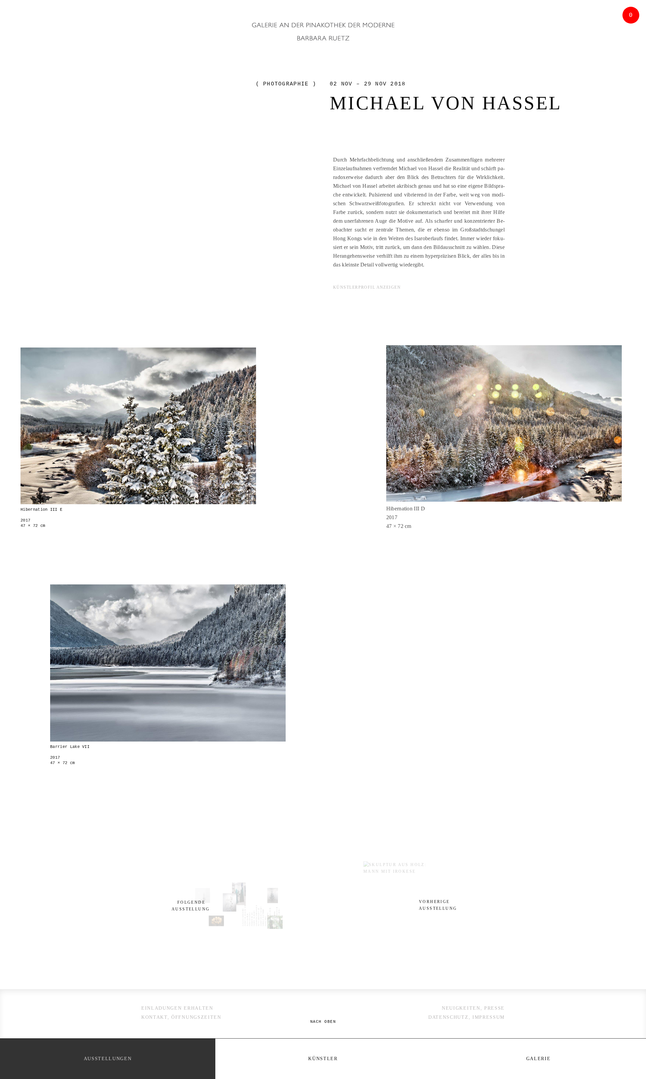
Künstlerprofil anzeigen (367, 287)
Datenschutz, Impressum (466, 1017)
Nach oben (323, 1021)
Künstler (322, 1058)
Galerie (538, 1058)
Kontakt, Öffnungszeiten (181, 1017)
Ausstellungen (108, 1058)
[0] (629, 58)
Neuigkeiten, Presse (473, 1008)
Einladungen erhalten (177, 1008)
